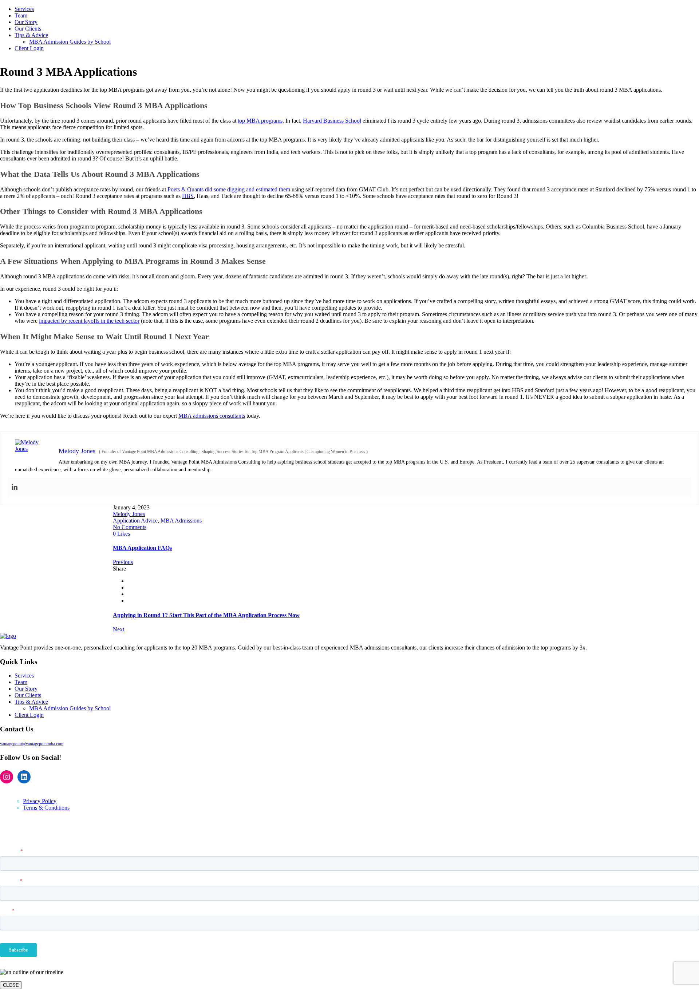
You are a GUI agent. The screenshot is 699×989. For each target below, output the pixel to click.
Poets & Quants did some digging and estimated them (228, 189)
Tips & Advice (31, 702)
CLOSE (11, 985)
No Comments (129, 527)
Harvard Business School (332, 121)
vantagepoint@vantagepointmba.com (31, 743)
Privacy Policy (39, 801)
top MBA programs (260, 121)
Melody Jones (129, 514)
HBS (188, 196)
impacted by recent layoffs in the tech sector (89, 321)
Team (21, 682)
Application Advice (135, 520)
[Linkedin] (14, 487)
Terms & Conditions (46, 808)
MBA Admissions (181, 520)
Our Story (26, 689)
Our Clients (28, 695)
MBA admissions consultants (211, 416)
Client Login (29, 715)
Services (24, 675)
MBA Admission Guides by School (70, 708)
